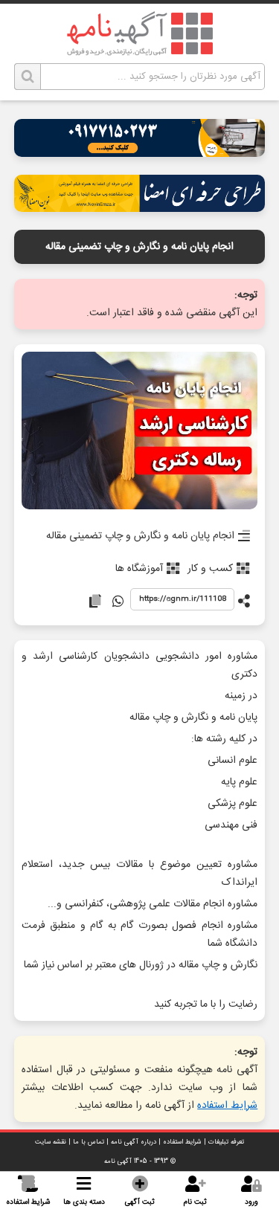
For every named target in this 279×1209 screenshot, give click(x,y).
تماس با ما (88, 1142)
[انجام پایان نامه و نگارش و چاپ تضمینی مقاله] (140, 432)
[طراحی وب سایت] (140, 152)
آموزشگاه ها (139, 569)
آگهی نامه (118, 1161)
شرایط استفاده (227, 1106)
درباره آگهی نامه (133, 1142)
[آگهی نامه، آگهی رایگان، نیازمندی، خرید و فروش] (140, 33)
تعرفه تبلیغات (226, 1142)
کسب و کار (210, 569)
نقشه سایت (50, 1142)
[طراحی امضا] (140, 208)
